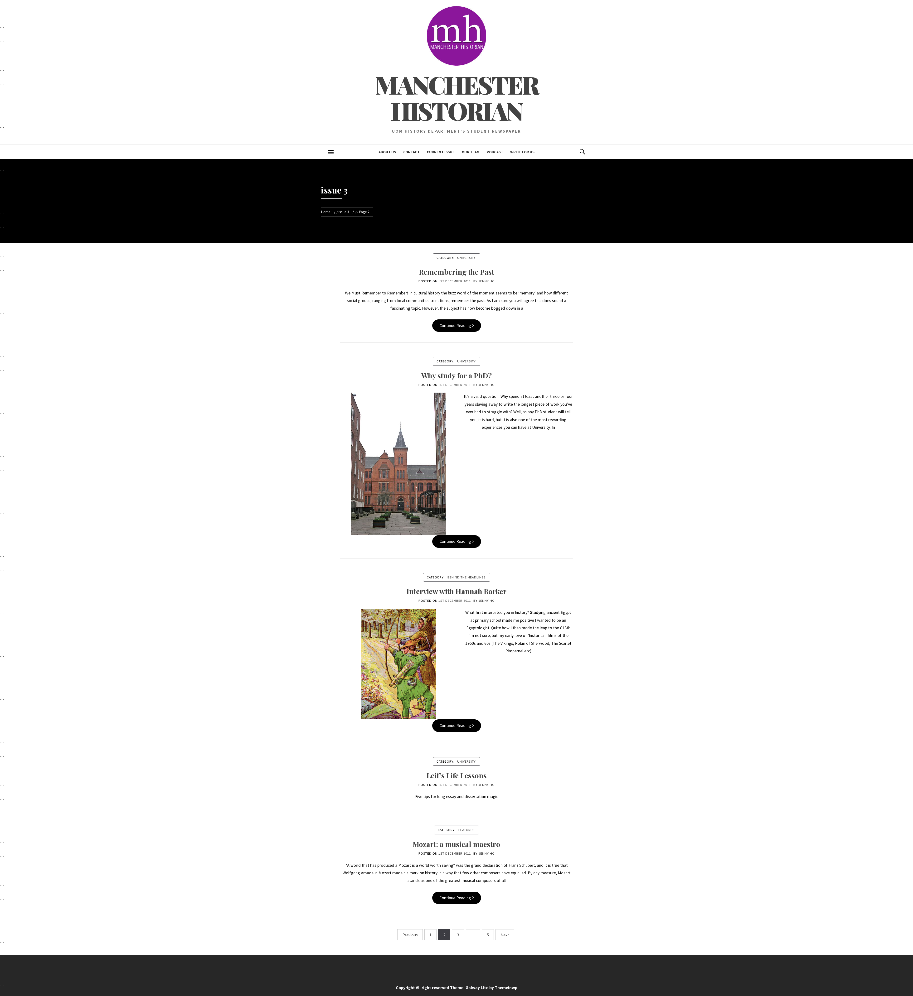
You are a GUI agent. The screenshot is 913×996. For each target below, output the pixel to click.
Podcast (495, 151)
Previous (410, 935)
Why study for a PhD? (456, 375)
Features (466, 830)
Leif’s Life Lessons (457, 775)
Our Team (471, 151)
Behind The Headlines (466, 577)
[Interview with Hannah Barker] (398, 663)
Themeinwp (506, 987)
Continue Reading (455, 325)
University (466, 257)
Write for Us (522, 151)
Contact (411, 151)
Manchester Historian (456, 97)
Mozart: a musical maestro (456, 844)
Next (504, 935)
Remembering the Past (456, 272)
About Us (387, 151)
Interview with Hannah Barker (457, 591)
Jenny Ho (486, 281)
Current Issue (441, 151)
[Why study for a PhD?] (398, 463)
